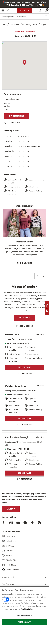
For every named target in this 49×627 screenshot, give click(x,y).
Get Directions (16, 116)
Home (4, 24)
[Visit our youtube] (18, 523)
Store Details (24, 367)
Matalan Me (11, 560)
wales (35, 24)
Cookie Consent (12, 569)
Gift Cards (10, 546)
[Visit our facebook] (25, 523)
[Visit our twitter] (4, 523)
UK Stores (26, 24)
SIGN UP (11, 509)
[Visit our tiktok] (32, 523)
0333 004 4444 (14, 122)
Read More (24, 318)
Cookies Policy (27, 609)
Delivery (9, 550)
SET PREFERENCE (24, 615)
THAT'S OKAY (24, 622)
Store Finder (10, 536)
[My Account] (40, 10)
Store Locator (14, 24)
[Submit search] (8, 10)
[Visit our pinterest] (39, 523)
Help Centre (11, 541)
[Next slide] (44, 276)
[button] (24, 62)
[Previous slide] (37, 276)
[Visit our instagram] (11, 523)
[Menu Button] (3, 10)
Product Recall (11, 565)
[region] (24, 606)
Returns (9, 555)
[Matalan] (24, 10)
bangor (43, 24)
